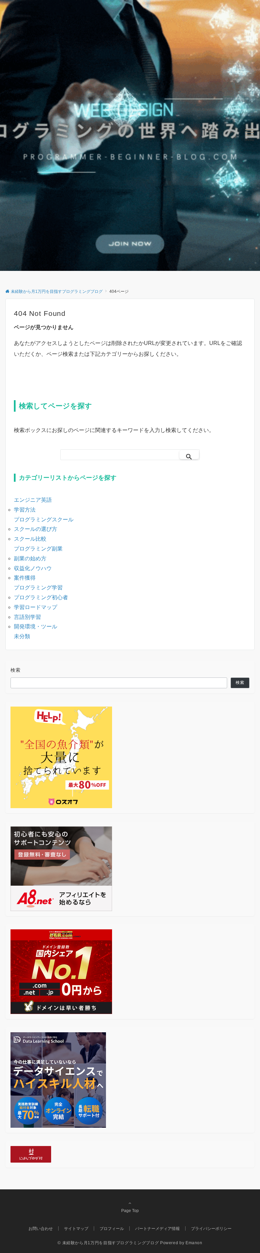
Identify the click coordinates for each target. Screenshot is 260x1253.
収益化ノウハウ (33, 568)
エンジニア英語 (33, 500)
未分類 (22, 636)
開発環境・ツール (35, 626)
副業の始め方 (30, 558)
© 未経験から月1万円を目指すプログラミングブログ (108, 1242)
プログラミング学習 (38, 587)
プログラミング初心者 (41, 597)
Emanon (194, 1242)
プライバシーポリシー (211, 1228)
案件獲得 (25, 578)
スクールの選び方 (35, 529)
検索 (15, 670)
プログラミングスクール (43, 519)
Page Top (130, 1210)
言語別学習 (27, 617)
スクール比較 (30, 539)
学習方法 (25, 510)
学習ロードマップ (35, 607)
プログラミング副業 (38, 549)
